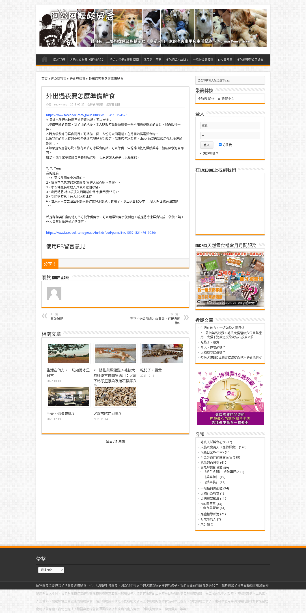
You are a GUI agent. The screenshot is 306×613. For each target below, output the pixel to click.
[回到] (115, 362)
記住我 (227, 145)
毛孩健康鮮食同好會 (250, 59)
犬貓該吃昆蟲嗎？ (107, 414)
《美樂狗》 (211, 477)
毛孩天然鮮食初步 (213, 442)
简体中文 (214, 98)
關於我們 (59, 59)
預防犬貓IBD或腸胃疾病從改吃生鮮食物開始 (231, 357)
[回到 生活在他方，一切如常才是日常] (68, 362)
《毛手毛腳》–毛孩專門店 (221, 472)
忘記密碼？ (211, 153)
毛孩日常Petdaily (177, 59)
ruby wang (60, 104)
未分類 (205, 524)
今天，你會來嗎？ (61, 414)
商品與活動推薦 (211, 467)
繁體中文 (228, 98)
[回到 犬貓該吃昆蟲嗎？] (115, 406)
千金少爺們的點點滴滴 (124, 59)
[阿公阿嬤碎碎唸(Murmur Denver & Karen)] (153, 43)
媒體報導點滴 (209, 514)
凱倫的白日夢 (152, 59)
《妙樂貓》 (211, 482)
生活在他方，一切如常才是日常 (222, 328)
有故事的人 (208, 519)
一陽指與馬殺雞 (203, 59)
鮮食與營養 (77, 78)
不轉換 (202, 98)
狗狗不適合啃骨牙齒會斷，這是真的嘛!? (155, 319)
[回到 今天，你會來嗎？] (68, 406)
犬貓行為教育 (209, 493)
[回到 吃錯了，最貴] (162, 362)
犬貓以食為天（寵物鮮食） (87, 59)
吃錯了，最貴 (151, 370)
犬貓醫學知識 (209, 498)
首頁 (44, 60)
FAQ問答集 (225, 59)
